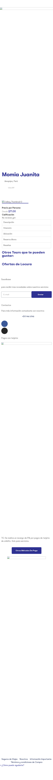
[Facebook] (4, 324)
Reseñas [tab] (7, 245)
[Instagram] (4, 331)
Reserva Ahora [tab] (9, 239)
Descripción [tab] (8, 222)
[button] (26, 550)
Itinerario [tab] (7, 228)
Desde (5, 211)
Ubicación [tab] (7, 234)
